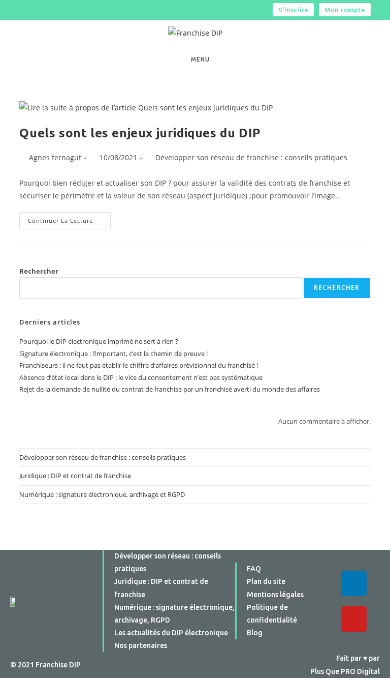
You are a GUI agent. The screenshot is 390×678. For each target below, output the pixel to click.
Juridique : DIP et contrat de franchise (75, 475)
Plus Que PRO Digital (345, 671)
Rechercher (38, 271)
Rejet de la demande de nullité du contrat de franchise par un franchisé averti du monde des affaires (169, 389)
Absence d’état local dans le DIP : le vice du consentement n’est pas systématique (141, 377)
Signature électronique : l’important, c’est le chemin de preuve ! (113, 353)
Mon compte (344, 9)
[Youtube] (354, 619)
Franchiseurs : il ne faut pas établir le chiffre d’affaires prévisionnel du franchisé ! (138, 365)
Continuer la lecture (69, 218)
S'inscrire (293, 9)
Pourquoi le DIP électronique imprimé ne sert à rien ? (98, 341)
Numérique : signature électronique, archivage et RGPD (102, 494)
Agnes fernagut (55, 157)
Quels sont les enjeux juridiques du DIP (139, 133)
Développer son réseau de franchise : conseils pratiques (251, 157)
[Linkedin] (354, 583)
